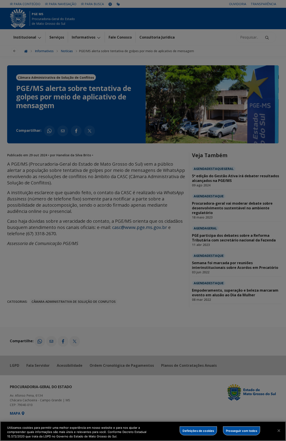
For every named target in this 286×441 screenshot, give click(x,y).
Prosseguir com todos (241, 430)
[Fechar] (279, 430)
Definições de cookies (198, 430)
